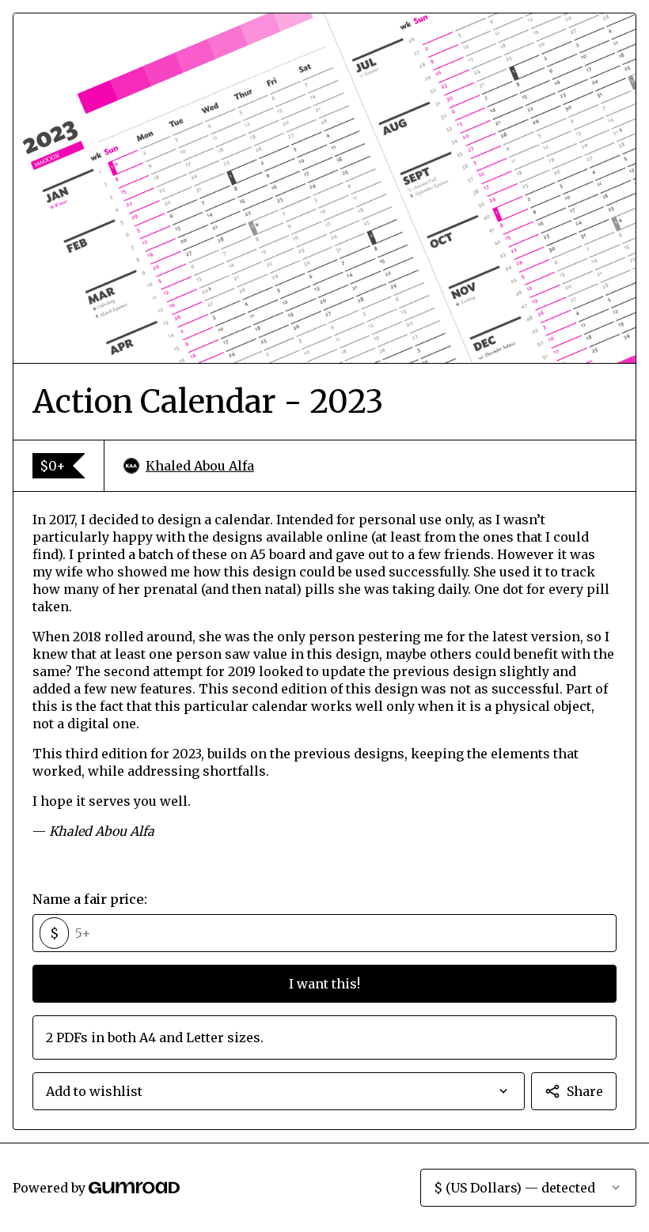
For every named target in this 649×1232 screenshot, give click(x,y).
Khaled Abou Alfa (200, 466)
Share (585, 1091)
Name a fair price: (89, 899)
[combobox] (278, 1091)
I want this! (324, 984)
